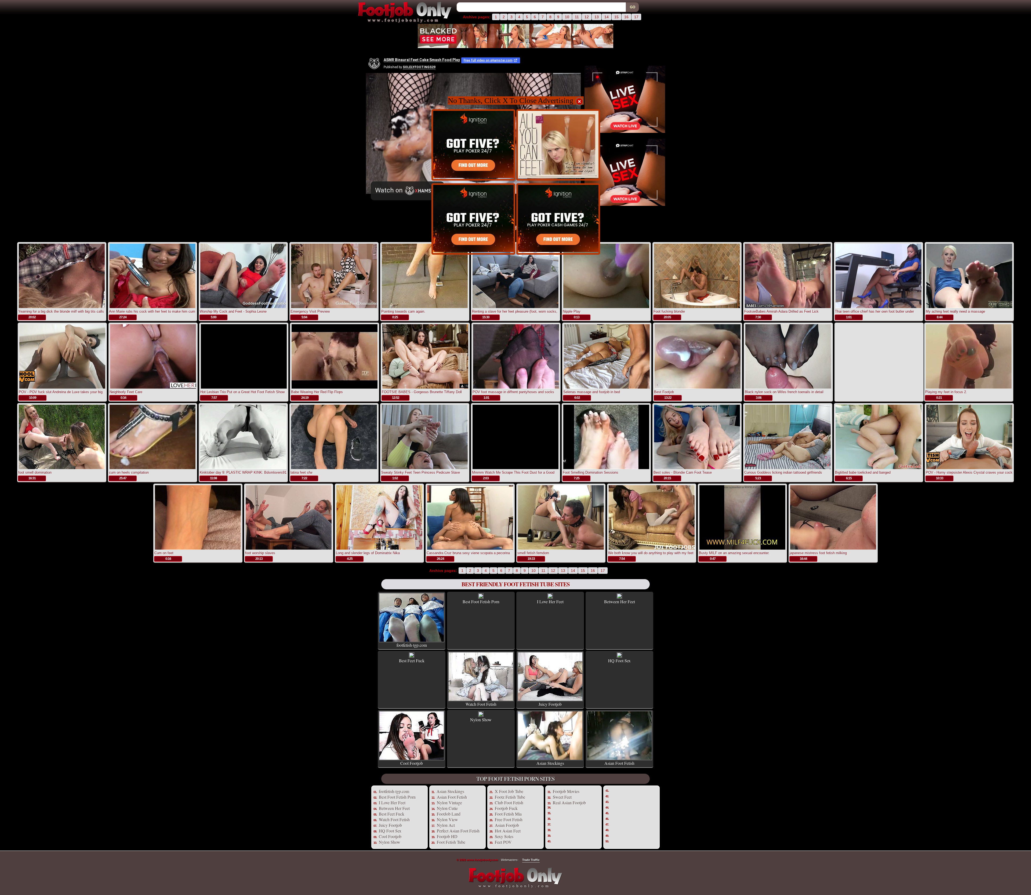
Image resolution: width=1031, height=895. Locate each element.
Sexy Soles (504, 836)
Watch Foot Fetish (394, 819)
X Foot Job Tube (509, 791)
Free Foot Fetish (508, 819)
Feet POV (503, 842)
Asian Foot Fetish (452, 797)
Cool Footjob (390, 836)
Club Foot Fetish (509, 802)
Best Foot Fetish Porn (397, 797)
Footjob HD (447, 836)
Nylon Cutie (447, 808)
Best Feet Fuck (391, 814)
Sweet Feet (562, 797)
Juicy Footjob (390, 825)
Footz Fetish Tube (510, 797)
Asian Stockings (450, 791)
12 (587, 17)
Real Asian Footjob (569, 802)
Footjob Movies (566, 791)
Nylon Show (389, 842)
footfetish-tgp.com (394, 791)
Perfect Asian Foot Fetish (458, 831)
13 (596, 17)
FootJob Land (448, 814)
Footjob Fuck (506, 808)
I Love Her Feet (392, 802)
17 (636, 17)
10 (567, 17)
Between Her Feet (394, 808)
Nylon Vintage (449, 802)
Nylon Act (446, 825)
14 (606, 17)
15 (616, 17)
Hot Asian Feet (508, 831)
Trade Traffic (531, 859)
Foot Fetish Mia (508, 814)
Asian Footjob (507, 825)
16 (626, 17)
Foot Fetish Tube (451, 842)
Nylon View (447, 819)
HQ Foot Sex (390, 831)
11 (577, 17)
